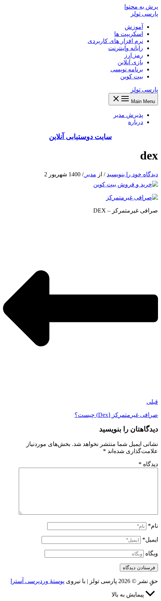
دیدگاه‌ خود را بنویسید (132, 174)
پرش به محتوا (141, 6)
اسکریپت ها (128, 34)
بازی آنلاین (130, 62)
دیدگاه (148, 464)
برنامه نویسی (126, 69)
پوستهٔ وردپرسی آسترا (37, 581)
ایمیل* (150, 539)
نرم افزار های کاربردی (115, 41)
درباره (135, 122)
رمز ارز (133, 55)
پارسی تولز (144, 13)
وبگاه (151, 553)
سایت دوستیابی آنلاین (80, 136)
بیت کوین (131, 76)
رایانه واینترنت (125, 48)
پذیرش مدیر (128, 115)
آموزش (134, 27)
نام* (153, 526)
